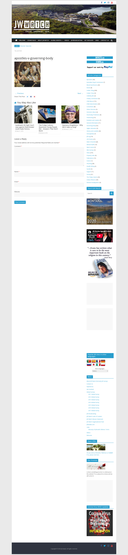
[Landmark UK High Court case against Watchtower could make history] (23, 106)
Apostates (89, 79)
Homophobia (90, 134)
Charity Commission (92, 98)
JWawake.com (91, 424)
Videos (67, 40)
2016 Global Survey (93, 408)
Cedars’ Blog (31, 40)
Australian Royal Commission (95, 82)
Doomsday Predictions (93, 115)
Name (16, 172)
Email (16, 182)
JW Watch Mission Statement (95, 419)
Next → (80, 93)
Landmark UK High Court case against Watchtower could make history (24, 127)
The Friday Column (92, 177)
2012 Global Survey (93, 397)
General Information (92, 123)
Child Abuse (90, 101)
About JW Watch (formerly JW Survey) (97, 381)
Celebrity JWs (90, 96)
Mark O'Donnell (91, 142)
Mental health (90, 144)
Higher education (91, 128)
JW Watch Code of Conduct (94, 416)
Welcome (22, 40)
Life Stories (90, 139)
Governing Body (91, 125)
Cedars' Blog (90, 90)
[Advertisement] (100, 294)
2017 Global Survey (93, 410)
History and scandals (92, 131)
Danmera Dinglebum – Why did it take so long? (72, 126)
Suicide (89, 169)
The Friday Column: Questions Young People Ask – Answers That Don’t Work (48, 128)
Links (97, 40)
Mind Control (90, 147)
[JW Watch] (64, 5)
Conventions (90, 106)
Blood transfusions (92, 85)
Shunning (89, 163)
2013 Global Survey (93, 400)
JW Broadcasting (76, 40)
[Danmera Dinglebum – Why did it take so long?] (70, 106)
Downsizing (90, 117)
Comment (18, 146)
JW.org (88, 136)
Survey (88, 174)
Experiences (90, 386)
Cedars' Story (90, 93)
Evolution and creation (93, 120)
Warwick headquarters (93, 182)
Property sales (91, 155)
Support (89, 171)
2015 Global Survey (93, 405)
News (88, 153)
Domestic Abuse (91, 112)
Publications (90, 158)
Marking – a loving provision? (29, 46)
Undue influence (91, 180)
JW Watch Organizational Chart (95, 422)
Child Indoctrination (92, 104)
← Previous (19, 93)
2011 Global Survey (93, 394)
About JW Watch (43, 40)
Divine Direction (91, 109)
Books (88, 88)
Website (17, 192)
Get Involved (88, 40)
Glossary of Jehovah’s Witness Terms (98, 429)
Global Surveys (56, 40)
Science (89, 161)
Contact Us (105, 40)
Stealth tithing (90, 166)
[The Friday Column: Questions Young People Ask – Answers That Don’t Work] (47, 106)
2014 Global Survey (93, 402)
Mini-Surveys (90, 150)
